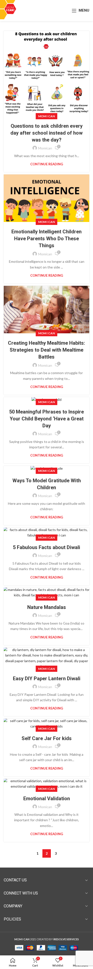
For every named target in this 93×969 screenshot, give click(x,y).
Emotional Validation (46, 798)
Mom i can (46, 116)
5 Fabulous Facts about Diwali (46, 547)
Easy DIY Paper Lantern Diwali (46, 678)
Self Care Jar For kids (47, 738)
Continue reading (46, 164)
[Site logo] (10, 10)
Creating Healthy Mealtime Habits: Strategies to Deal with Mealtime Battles (46, 350)
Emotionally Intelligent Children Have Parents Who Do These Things (46, 238)
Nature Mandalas (46, 607)
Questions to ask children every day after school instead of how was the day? (46, 133)
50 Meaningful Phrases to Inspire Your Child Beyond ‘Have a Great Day (46, 419)
